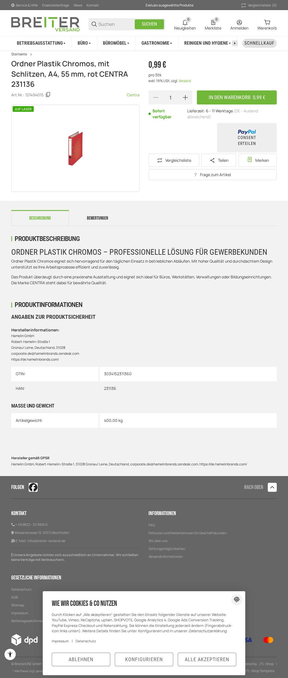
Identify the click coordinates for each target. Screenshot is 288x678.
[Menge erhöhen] (185, 97)
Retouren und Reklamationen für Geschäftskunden (187, 533)
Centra (133, 94)
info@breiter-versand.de (46, 540)
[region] (144, 43)
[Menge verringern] (155, 97)
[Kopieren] (48, 94)
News (78, 5)
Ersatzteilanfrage (55, 5)
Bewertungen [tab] (97, 218)
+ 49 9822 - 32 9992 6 (31, 524)
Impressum (60, 641)
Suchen (149, 24)
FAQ (151, 525)
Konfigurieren (144, 659)
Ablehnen (81, 659)
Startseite (19, 54)
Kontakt (93, 5)
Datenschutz (21, 589)
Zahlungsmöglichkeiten (166, 548)
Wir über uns (157, 540)
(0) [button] (262, 5)
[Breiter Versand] (45, 23)
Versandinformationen (165, 556)
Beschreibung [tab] (40, 218)
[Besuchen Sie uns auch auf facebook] (33, 487)
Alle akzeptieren (207, 659)
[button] (272, 487)
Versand (185, 80)
